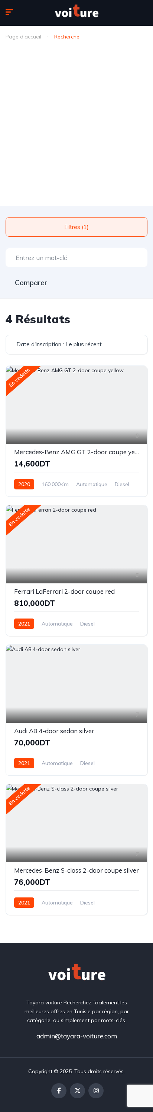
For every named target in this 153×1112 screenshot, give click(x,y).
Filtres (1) (76, 226)
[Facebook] (58, 1090)
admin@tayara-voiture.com (76, 1036)
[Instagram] (96, 1090)
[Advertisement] (76, 126)
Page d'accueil (23, 36)
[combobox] (76, 344)
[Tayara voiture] (76, 13)
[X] (77, 1090)
